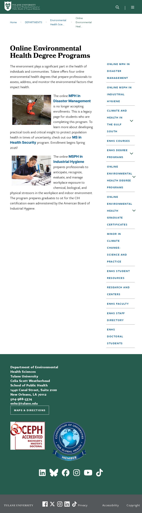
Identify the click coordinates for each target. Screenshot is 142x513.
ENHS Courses (118, 141)
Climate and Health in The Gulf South (117, 121)
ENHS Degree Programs (117, 153)
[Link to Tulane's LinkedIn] (67, 504)
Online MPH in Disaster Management (118, 71)
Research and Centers (118, 290)
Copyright (133, 505)
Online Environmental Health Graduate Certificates (119, 210)
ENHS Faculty (118, 304)
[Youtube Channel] (88, 474)
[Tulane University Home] (19, 505)
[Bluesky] (54, 474)
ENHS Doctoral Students (115, 336)
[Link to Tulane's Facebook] (59, 504)
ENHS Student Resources (118, 274)
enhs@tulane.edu (24, 403)
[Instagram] (76, 474)
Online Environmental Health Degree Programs (119, 177)
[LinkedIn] (42, 474)
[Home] (23, 6)
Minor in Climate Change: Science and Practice (117, 247)
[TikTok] (99, 474)
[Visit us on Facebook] (45, 504)
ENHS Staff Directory (116, 316)
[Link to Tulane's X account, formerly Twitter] (52, 504)
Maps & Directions (29, 410)
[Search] (117, 8)
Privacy (83, 505)
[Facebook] (66, 474)
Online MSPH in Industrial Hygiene (119, 94)
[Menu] (133, 7)
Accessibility (110, 505)
